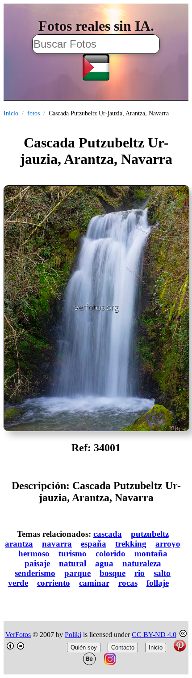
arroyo (167, 543)
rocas (128, 583)
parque (77, 573)
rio (139, 573)
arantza (19, 543)
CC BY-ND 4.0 (154, 634)
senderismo (35, 573)
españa (93, 543)
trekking (130, 543)
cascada (107, 534)
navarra (57, 543)
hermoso (34, 553)
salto (162, 573)
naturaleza (141, 563)
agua (104, 563)
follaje (157, 583)
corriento (53, 583)
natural (72, 563)
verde (18, 583)
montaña (150, 553)
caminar (94, 583)
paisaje (37, 563)
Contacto (122, 647)
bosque (112, 573)
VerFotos (18, 634)
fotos (33, 113)
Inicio (11, 113)
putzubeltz (150, 534)
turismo (72, 553)
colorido (110, 553)
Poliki (73, 634)
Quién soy (84, 647)
